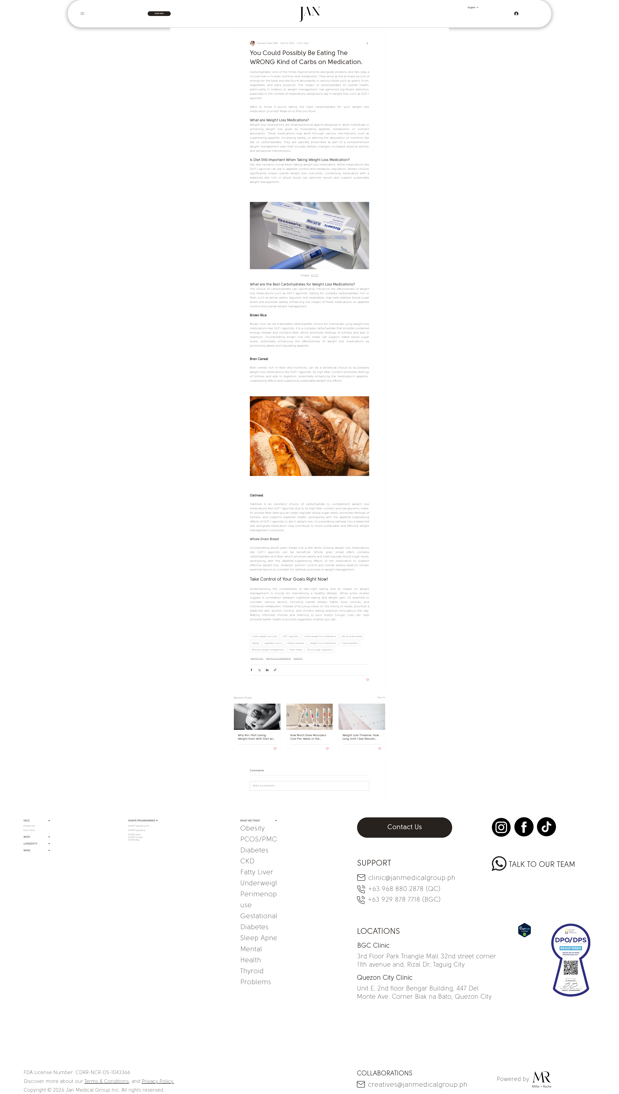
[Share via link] (275, 669)
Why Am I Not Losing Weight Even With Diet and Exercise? (256, 737)
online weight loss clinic (264, 636)
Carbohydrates (350, 643)
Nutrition (298, 658)
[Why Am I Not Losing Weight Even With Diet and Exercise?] (257, 717)
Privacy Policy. (158, 1081)
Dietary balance (296, 643)
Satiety (255, 643)
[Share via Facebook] (251, 669)
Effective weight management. (268, 650)
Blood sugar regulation (320, 650)
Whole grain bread (352, 636)
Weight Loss (257, 658)
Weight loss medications (323, 643)
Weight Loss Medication (278, 658)
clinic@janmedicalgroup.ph (411, 878)
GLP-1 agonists (290, 636)
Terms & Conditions (106, 1081)
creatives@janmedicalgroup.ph (417, 1085)
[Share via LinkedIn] (267, 669)
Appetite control (273, 643)
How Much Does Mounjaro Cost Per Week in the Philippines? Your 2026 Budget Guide (308, 737)
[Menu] (129, 13)
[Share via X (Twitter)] (259, 669)
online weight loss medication (320, 636)
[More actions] (367, 43)
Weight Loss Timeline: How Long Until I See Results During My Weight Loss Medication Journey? (360, 737)
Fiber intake (296, 650)
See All (381, 697)
